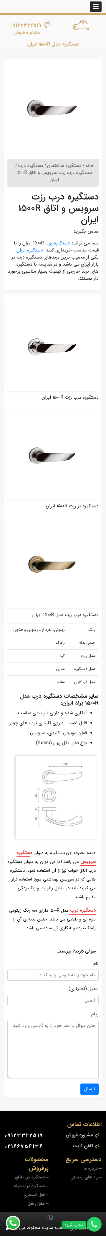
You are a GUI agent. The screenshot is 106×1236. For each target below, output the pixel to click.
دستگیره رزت (57, 243)
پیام (95, 1014)
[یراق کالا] (84, 26)
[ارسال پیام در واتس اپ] (16, 1223)
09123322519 (26, 25)
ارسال (89, 1089)
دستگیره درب (82, 910)
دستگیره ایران (29, 250)
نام (96, 963)
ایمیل (93, 988)
